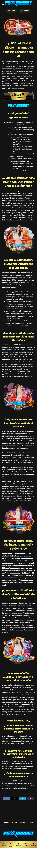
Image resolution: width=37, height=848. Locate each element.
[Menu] (3, 4)
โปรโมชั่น (14, 822)
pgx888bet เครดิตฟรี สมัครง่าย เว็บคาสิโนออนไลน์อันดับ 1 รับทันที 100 (22, 160)
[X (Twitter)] (14, 798)
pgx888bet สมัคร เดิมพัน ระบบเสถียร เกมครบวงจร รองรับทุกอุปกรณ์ (21, 135)
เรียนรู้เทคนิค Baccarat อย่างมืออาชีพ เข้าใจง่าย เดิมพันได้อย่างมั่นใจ (23, 149)
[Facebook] (6, 798)
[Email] (30, 798)
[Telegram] (22, 798)
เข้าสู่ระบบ (11, 10)
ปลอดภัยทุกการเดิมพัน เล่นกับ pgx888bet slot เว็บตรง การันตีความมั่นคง (22, 141)
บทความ (22, 822)
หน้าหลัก (6, 822)
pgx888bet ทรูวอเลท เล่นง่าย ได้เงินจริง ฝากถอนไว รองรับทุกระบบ (22, 155)
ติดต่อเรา (30, 822)
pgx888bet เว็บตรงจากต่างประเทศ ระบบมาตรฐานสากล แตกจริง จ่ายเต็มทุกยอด (22, 129)
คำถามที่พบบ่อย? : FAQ (20, 171)
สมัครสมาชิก (25, 10)
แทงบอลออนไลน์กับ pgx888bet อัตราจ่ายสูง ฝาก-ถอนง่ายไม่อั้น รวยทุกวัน (23, 166)
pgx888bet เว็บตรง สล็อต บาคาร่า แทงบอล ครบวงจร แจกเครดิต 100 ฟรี (19, 123)
